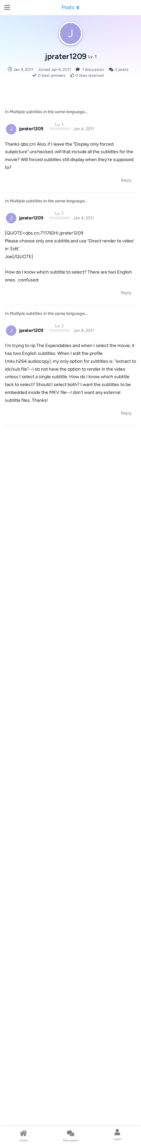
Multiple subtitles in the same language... (49, 111)
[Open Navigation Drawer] (6, 7)
